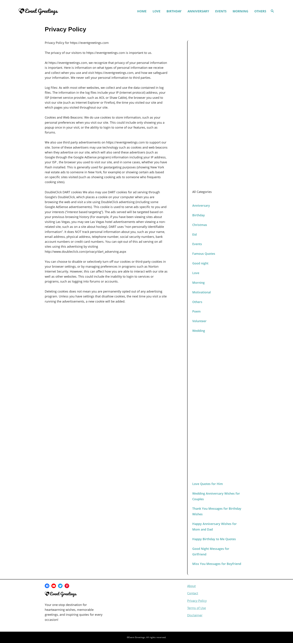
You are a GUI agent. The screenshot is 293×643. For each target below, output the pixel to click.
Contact (192, 593)
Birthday (198, 215)
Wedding (198, 331)
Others (197, 302)
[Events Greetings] (49, 11)
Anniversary (201, 205)
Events (197, 244)
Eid (194, 234)
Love (195, 273)
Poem (196, 311)
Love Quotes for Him (207, 484)
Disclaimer (194, 615)
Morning (198, 283)
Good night (200, 263)
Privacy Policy (197, 601)
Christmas (199, 225)
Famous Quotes (203, 254)
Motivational (201, 292)
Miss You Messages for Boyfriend (216, 564)
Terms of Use (196, 608)
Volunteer (199, 321)
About (191, 586)
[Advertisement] (217, 101)
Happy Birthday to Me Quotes (214, 539)
